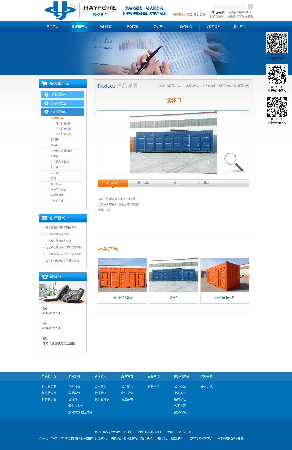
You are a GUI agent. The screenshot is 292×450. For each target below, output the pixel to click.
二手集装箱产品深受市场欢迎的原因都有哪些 (65, 254)
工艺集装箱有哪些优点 (58, 240)
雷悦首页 (53, 26)
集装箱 (232, 12)
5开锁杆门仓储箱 (224, 297)
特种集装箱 (244, 12)
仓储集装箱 (224, 85)
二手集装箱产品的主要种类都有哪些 (65, 260)
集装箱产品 (192, 85)
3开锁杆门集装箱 (122, 297)
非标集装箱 (246, 16)
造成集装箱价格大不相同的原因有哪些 (65, 247)
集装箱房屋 (217, 16)
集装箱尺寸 (161, 438)
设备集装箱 (231, 16)
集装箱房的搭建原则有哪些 (61, 227)
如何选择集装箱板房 (57, 234)
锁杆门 (173, 297)
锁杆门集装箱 (241, 85)
